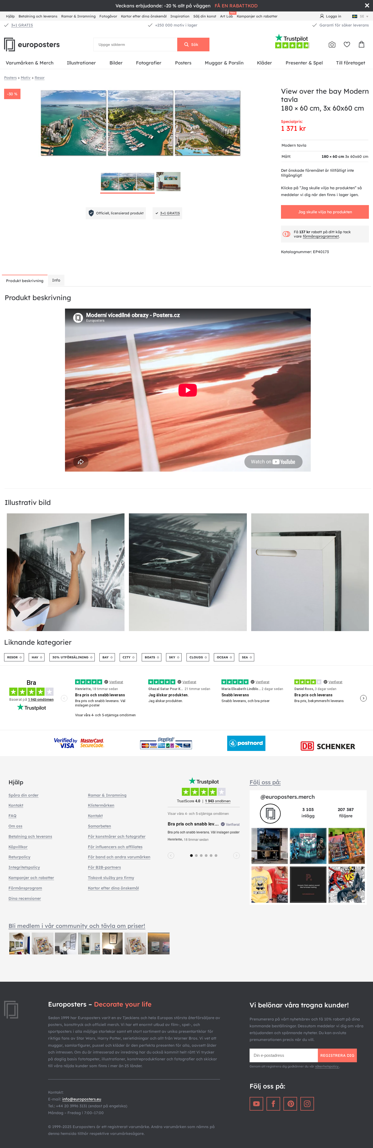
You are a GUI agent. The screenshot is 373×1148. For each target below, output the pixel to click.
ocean (222, 657)
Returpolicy (19, 856)
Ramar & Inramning (78, 16)
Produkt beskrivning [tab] (24, 280)
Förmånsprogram (25, 888)
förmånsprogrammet (321, 236)
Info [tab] (56, 280)
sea (245, 657)
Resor (12, 657)
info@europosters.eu (81, 1099)
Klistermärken (101, 805)
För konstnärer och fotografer (117, 836)
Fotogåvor (108, 16)
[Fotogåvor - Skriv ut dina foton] (332, 44)
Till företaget (350, 63)
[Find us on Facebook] (273, 1104)
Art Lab (227, 15)
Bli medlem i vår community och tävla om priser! (76, 925)
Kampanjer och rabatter (257, 16)
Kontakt (15, 805)
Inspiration (180, 16)
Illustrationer (81, 63)
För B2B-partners (104, 867)
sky (172, 657)
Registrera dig (337, 1055)
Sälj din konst (204, 16)
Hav (35, 657)
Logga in (333, 16)
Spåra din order (23, 795)
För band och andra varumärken (119, 856)
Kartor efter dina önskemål (144, 16)
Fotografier (148, 63)
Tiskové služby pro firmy (111, 877)
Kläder (264, 63)
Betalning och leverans (38, 16)
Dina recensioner (24, 898)
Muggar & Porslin (224, 63)
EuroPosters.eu (41, 44)
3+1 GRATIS (22, 25)
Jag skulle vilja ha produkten (325, 211)
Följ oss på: (265, 782)
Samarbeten (99, 826)
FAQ (12, 815)
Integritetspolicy (24, 867)
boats (150, 657)
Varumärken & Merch (30, 63)
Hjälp (10, 16)
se (362, 16)
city (127, 657)
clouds (196, 657)
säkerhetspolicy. (327, 1066)
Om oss (15, 826)
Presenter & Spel (304, 63)
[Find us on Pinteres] (290, 1104)
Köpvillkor (18, 846)
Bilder (116, 63)
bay (105, 657)
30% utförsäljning (70, 657)
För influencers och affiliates (115, 846)
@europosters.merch (287, 796)
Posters (183, 63)
